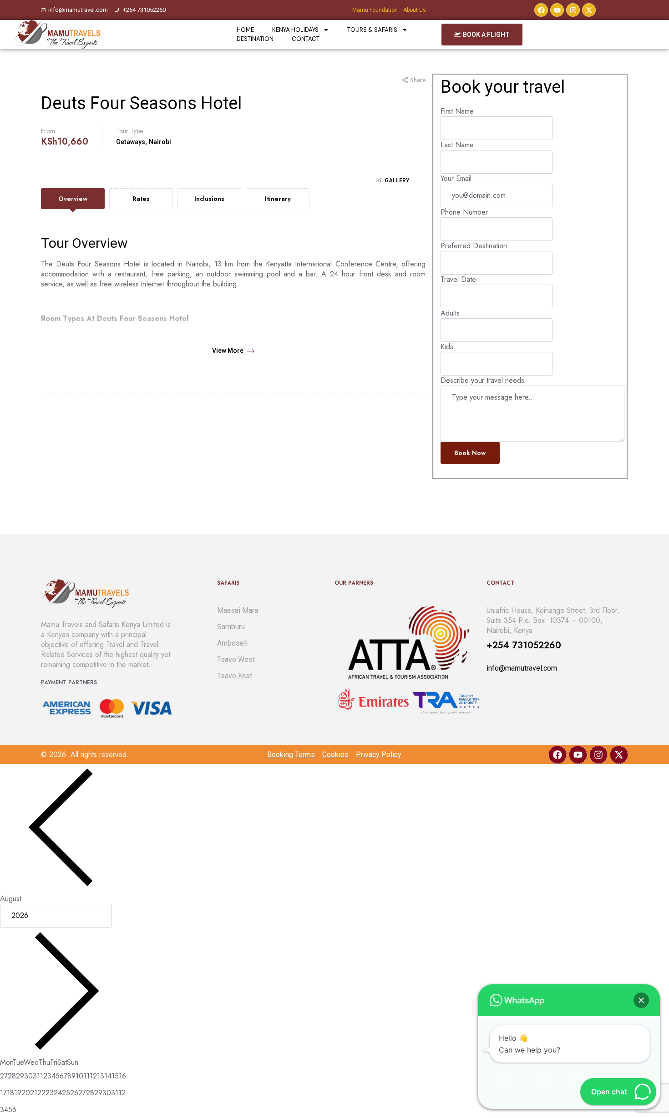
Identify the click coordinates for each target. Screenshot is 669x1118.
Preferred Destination (474, 246)
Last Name (457, 145)
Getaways (130, 141)
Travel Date (458, 279)
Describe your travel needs (482, 380)
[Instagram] (573, 10)
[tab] (73, 198)
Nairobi (160, 141)
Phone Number (464, 212)
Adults (450, 313)
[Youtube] (557, 10)
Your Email (456, 178)
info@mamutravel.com (522, 668)
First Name (457, 111)
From (48, 130)
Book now (470, 452)
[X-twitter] (589, 10)
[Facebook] (541, 10)
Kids (447, 346)
